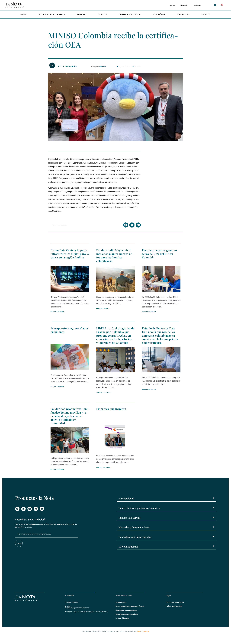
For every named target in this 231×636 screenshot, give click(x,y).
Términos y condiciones (175, 602)
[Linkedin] (42, 509)
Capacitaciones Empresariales (135, 536)
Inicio (23, 14)
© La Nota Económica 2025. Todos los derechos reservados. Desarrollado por (115, 631)
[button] (215, 5)
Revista (103, 14)
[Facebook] (17, 509)
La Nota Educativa (128, 546)
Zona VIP (81, 14)
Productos (183, 14)
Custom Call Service (130, 517)
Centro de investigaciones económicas (139, 508)
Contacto (197, 5)
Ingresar (173, 5)
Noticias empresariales (52, 14)
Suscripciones (126, 498)
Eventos (206, 14)
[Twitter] (23, 509)
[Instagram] (36, 509)
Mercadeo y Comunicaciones (134, 527)
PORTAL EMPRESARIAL (130, 14)
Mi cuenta (183, 5)
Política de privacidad (174, 606)
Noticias (102, 66)
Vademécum (159, 14)
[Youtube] (29, 509)
